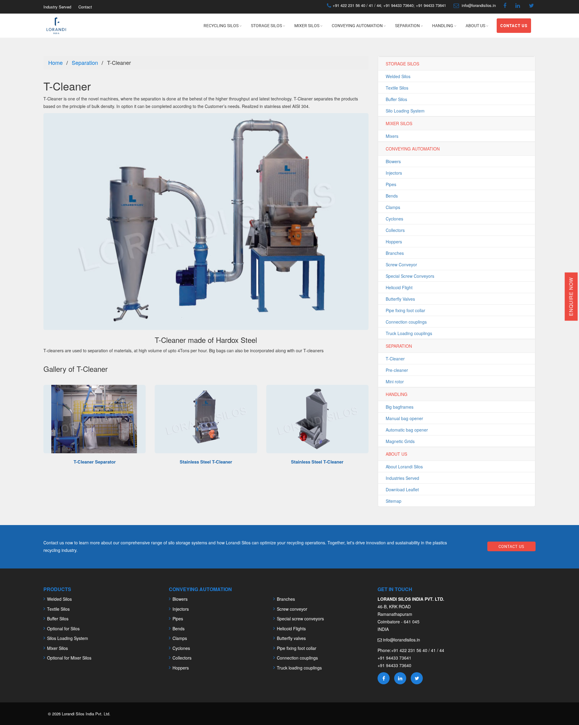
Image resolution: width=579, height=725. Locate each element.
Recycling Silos (221, 25)
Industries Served (402, 478)
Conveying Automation (357, 25)
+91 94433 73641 (430, 5)
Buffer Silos (396, 99)
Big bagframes (399, 407)
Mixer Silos (306, 25)
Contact (85, 7)
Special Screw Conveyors (410, 276)
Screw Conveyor (401, 264)
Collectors (395, 230)
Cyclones (394, 219)
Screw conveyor (292, 609)
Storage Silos (266, 25)
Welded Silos (398, 76)
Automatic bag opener (407, 430)
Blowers (393, 161)
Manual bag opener (404, 418)
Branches (395, 253)
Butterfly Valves (400, 299)
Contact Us (513, 25)
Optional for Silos (63, 628)
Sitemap (393, 501)
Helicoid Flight (399, 287)
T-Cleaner (395, 359)
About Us (475, 25)
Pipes (391, 184)
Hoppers (394, 242)
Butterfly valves (291, 638)
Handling (442, 25)
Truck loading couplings (299, 668)
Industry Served (57, 7)
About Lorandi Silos (404, 467)
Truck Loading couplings (409, 333)
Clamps (393, 207)
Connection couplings (406, 322)
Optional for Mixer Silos (69, 658)
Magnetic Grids (400, 441)
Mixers (392, 136)
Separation (407, 25)
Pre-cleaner (397, 370)
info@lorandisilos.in (479, 5)
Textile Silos (397, 88)
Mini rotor (395, 381)
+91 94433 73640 (398, 5)
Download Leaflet (402, 489)
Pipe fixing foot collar (405, 310)
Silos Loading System (67, 638)
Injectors (394, 173)
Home (55, 62)
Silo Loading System (405, 111)
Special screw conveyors (300, 619)
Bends (392, 196)
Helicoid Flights (291, 628)
